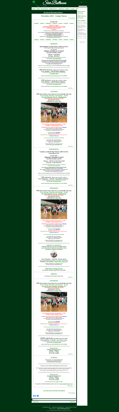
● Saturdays (65, 23)
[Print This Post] (68, 18)
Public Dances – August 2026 (82, 22)
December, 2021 (36, 401)
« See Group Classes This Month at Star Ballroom (54, 390)
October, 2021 (72, 401)
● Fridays (60, 23)
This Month (80, 17)
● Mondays (36, 23)
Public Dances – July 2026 (82, 36)
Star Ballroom (54, 3)
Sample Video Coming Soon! (61, 261)
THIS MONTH (80, 12)
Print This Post (72, 18)
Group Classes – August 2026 (82, 23)
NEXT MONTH (80, 13)
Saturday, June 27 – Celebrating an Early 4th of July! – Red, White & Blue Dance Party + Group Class (82, 33)
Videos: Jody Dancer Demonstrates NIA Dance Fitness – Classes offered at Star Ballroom (82, 26)
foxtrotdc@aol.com (48, 65)
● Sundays (71, 23)
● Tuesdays (42, 23)
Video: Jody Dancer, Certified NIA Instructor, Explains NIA (82, 30)
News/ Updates (84, 2)
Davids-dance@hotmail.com (55, 75)
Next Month (80, 18)
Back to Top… (70, 146)
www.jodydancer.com (58, 143)
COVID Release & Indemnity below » (54, 37)
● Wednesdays (48, 23)
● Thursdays (54, 23)
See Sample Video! (57, 58)
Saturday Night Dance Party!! (54, 349)
